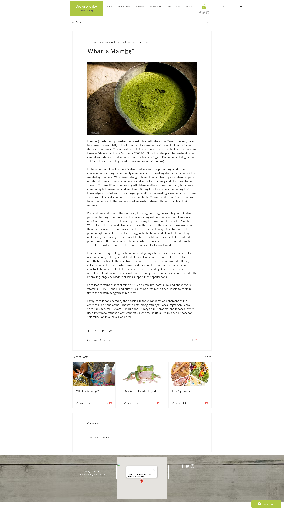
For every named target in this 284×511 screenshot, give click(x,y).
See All (208, 356)
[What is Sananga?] (94, 374)
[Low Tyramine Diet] (190, 374)
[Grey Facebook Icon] (200, 12)
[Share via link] (110, 330)
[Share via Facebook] (88, 330)
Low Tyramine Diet (184, 391)
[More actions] (195, 42)
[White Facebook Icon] (182, 466)
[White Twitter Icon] (187, 466)
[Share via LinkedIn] (103, 330)
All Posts (76, 22)
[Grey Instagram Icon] (207, 12)
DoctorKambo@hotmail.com (91, 474)
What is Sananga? (87, 391)
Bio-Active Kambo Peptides (141, 391)
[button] (204, 6)
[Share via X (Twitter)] (96, 330)
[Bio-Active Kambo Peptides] (142, 374)
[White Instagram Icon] (192, 466)
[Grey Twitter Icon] (204, 12)
